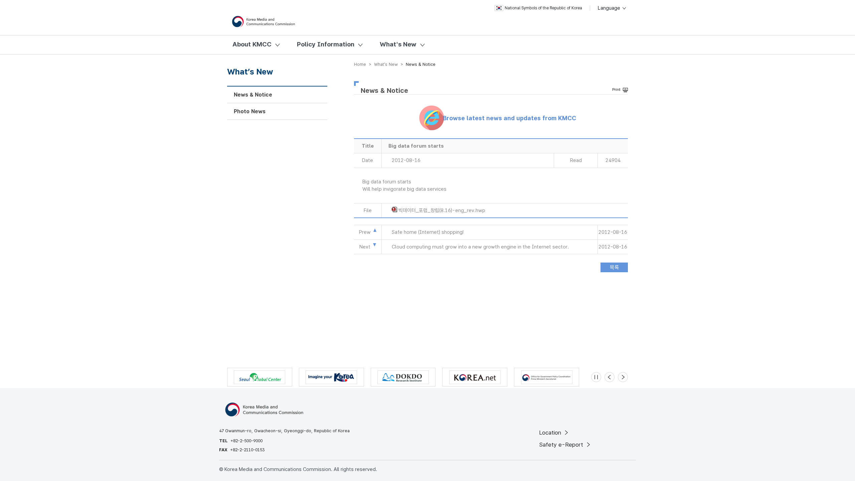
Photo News (250, 111)
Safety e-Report (562, 444)
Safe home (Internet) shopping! (428, 232)
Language (610, 8)
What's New (398, 44)
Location (551, 432)
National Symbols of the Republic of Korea (543, 8)
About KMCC (252, 44)
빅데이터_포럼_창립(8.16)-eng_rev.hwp (441, 210)
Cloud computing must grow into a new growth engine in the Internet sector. (480, 247)
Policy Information (325, 44)
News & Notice (253, 95)
